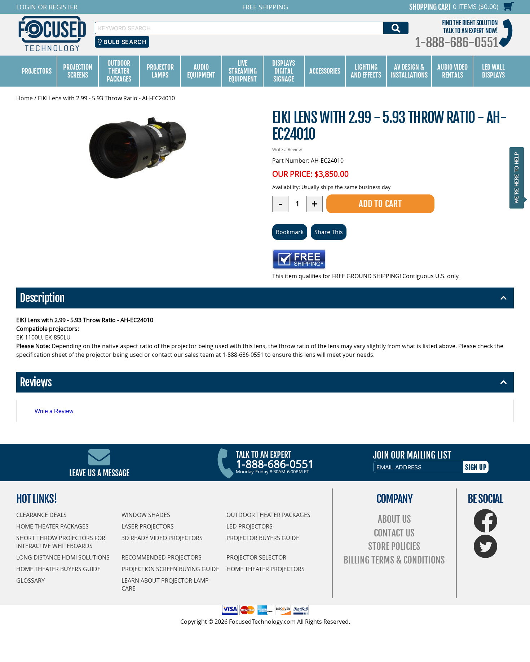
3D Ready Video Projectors (162, 538)
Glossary (30, 580)
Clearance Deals (41, 515)
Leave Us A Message (99, 473)
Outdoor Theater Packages (119, 71)
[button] (519, 177)
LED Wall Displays (493, 71)
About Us (394, 519)
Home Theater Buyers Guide (58, 569)
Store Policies (394, 546)
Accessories (324, 71)
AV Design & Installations (409, 71)
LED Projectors (249, 526)
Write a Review (287, 149)
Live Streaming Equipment (243, 71)
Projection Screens (77, 71)
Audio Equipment (201, 71)
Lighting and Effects (366, 71)
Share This (328, 232)
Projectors (37, 71)
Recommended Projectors (162, 557)
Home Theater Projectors (265, 569)
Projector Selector (256, 557)
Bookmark (290, 232)
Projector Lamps (160, 71)
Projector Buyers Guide (262, 538)
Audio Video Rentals (452, 71)
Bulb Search (124, 41)
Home (24, 98)
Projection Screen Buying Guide (170, 569)
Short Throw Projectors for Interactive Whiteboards (60, 542)
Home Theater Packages (52, 526)
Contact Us (394, 533)
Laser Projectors (148, 526)
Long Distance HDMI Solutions (63, 557)
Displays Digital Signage (283, 71)
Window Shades (146, 515)
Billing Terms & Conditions (394, 560)
